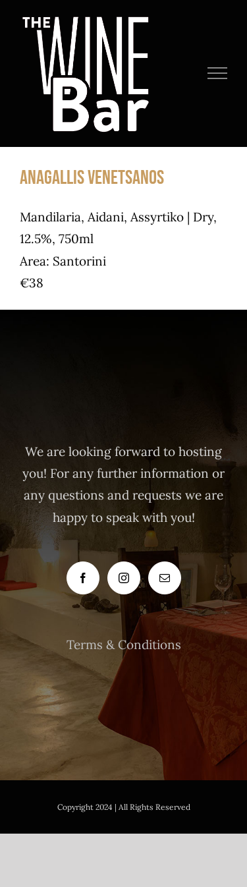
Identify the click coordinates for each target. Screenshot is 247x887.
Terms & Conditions (124, 644)
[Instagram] (123, 577)
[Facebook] (83, 577)
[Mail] (164, 577)
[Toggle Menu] (217, 73)
